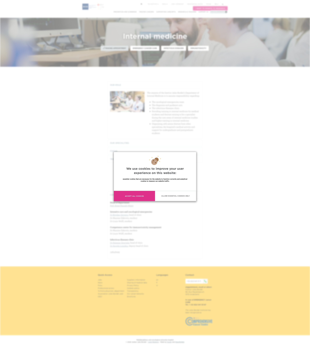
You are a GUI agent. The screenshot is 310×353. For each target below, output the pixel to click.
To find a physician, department (111, 291)
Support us (203, 12)
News (164, 4)
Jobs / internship (177, 4)
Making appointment (115, 48)
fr (157, 283)
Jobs (100, 280)
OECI (100, 297)
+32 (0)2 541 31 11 (194, 281)
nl (157, 285)
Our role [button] (115, 85)
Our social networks (135, 294)
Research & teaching (187, 12)
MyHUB (208, 4)
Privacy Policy (133, 285)
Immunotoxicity (198, 48)
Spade (169, 342)
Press (100, 285)
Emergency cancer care (145, 48)
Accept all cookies (134, 196)
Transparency (132, 291)
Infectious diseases (174, 48)
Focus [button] (113, 151)
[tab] (155, 85)
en (216, 4)
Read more (155, 186)
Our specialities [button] (119, 143)
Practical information (217, 11)
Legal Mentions (153, 342)
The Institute (152, 4)
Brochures (131, 297)
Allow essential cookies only (175, 196)
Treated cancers (146, 12)
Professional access (195, 4)
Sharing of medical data (137, 283)
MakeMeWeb (179, 342)
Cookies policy (133, 288)
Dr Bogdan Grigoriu (119, 215)
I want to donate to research (210, 8)
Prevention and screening (125, 12)
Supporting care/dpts (166, 12)
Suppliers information (136, 280)
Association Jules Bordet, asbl (110, 294)
